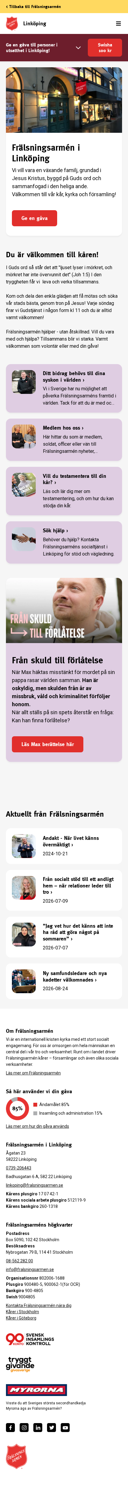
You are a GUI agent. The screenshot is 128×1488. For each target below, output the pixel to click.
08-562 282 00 (19, 1260)
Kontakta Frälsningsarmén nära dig (38, 1305)
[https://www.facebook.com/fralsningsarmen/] (10, 1427)
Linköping (34, 23)
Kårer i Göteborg (21, 1318)
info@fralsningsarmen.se (30, 1269)
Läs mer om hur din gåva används (37, 1126)
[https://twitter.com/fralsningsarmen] (51, 1427)
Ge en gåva (34, 218)
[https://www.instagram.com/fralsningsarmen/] (24, 1427)
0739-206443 (18, 1168)
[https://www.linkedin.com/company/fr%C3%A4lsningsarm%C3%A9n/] (37, 1427)
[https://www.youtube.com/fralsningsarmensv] (65, 1427)
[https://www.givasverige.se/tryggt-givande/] (20, 1364)
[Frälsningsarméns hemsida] (16, 1456)
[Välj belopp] (78, 47)
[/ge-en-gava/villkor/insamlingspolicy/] (30, 1339)
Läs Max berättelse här (47, 744)
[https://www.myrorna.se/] (36, 1390)
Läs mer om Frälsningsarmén (33, 1073)
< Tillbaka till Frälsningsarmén (33, 6)
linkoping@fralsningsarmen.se (34, 1185)
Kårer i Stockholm (22, 1311)
